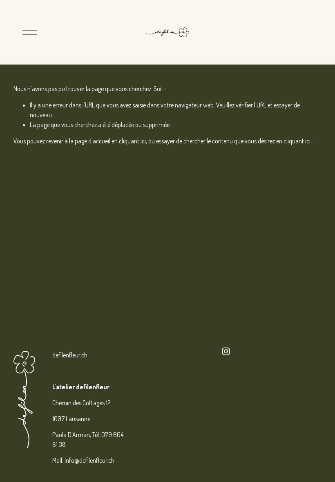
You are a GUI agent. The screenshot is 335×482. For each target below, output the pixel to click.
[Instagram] (226, 351)
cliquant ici (132, 141)
